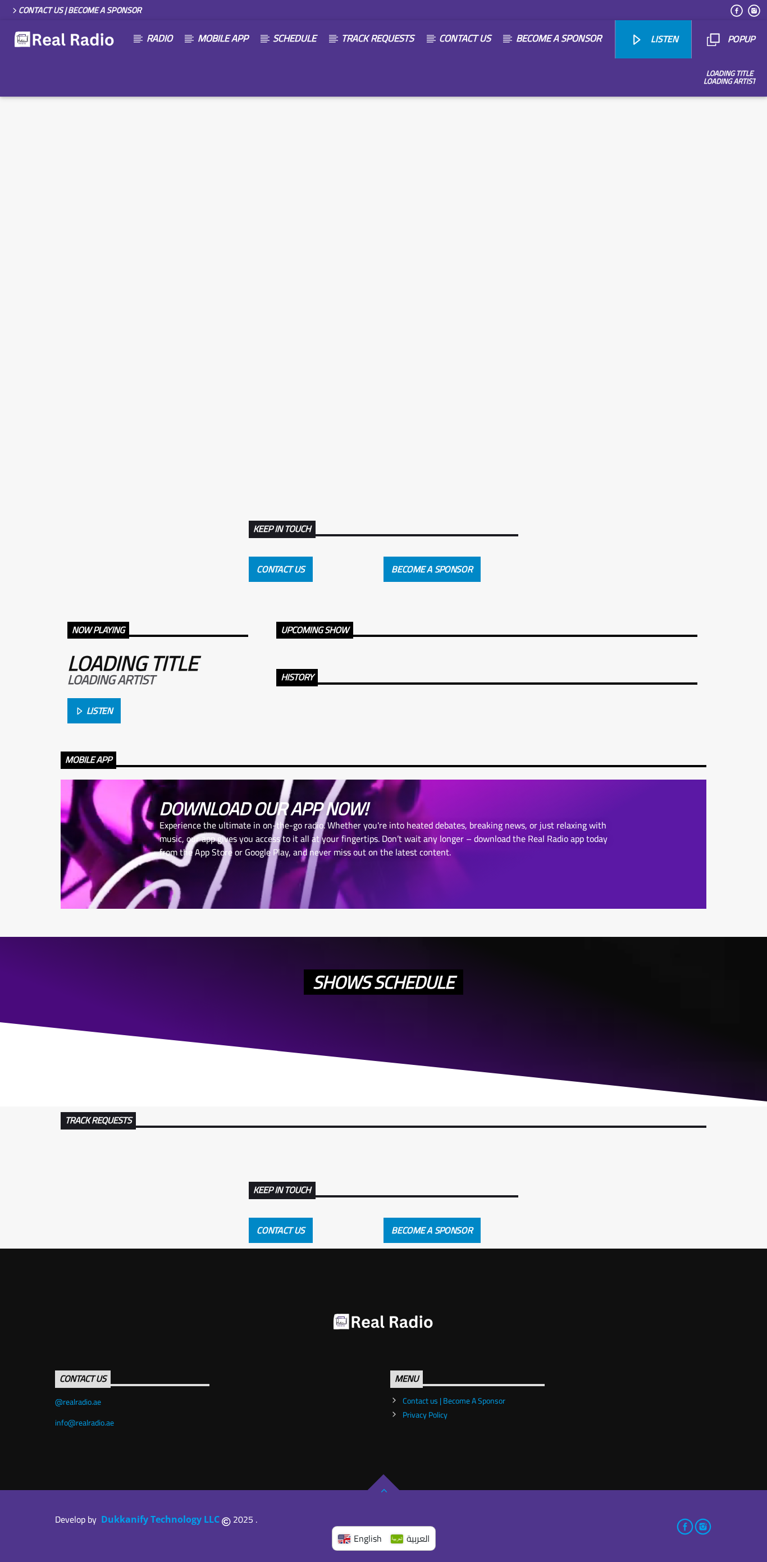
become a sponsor (558, 38)
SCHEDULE (294, 38)
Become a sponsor (431, 569)
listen (663, 38)
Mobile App (223, 38)
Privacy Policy (425, 1415)
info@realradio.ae (84, 1422)
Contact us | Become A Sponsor (80, 9)
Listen (98, 710)
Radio (159, 38)
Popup (740, 38)
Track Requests (377, 38)
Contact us (465, 38)
